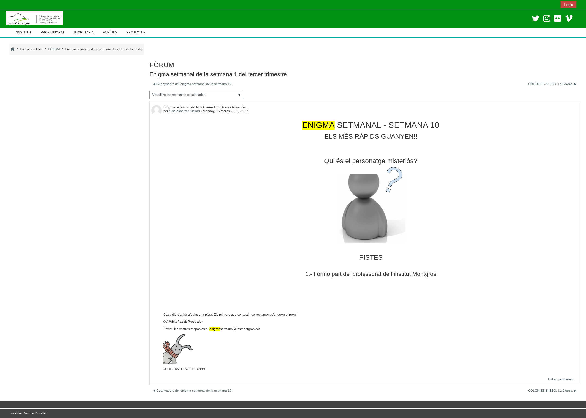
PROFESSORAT (53, 32)
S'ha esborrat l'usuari (184, 111)
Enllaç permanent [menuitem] (561, 379)
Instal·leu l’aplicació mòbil (27, 413)
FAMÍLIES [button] (110, 32)
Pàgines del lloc (31, 49)
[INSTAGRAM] (546, 18)
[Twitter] (535, 18)
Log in (568, 4)
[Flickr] (557, 18)
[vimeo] (569, 18)
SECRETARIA (84, 32)
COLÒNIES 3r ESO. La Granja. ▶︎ (552, 84)
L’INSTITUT (23, 32)
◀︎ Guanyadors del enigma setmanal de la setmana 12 (192, 84)
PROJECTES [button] (135, 32)
